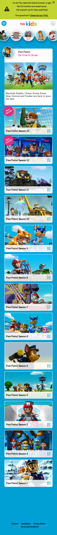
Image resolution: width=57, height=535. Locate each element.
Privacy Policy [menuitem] (39, 523)
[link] (28, 24)
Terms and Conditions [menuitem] (30, 526)
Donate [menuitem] (15, 523)
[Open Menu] (4, 24)
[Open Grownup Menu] (53, 24)
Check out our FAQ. (39, 15)
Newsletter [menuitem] (26, 523)
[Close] (53, 2)
